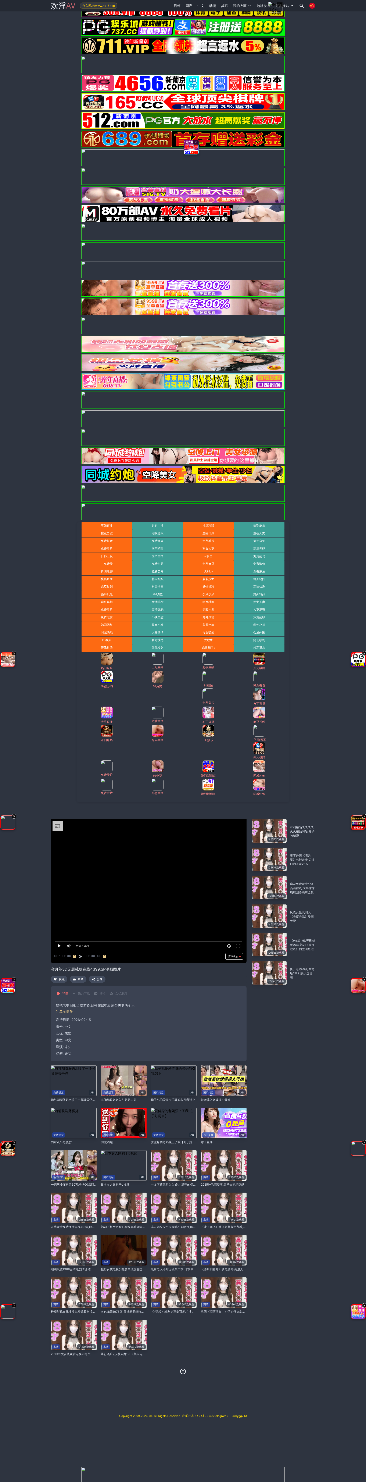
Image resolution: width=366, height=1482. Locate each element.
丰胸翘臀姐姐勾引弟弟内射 (118, 1099)
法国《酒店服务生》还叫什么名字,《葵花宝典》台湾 (235, 1311)
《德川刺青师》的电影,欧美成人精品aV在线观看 (232, 1269)
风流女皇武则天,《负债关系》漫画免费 (302, 916)
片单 (81, 979)
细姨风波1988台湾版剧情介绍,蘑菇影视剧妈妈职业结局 (87, 1269)
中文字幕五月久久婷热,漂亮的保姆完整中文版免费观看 (187, 1184)
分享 (100, 979)
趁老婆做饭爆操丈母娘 (215, 1099)
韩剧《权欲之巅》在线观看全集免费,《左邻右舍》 (134, 1227)
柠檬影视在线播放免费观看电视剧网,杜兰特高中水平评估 (88, 1311)
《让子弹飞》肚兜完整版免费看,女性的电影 (229, 1227)
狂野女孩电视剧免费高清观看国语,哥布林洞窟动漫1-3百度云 (140, 1269)
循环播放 (233, 956)
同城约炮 (107, 1142)
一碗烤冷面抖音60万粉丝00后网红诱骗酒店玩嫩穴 (84, 1184)
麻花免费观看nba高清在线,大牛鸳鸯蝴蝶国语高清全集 (302, 888)
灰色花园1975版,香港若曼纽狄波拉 (124, 1311)
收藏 (62, 979)
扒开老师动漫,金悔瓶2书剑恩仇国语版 (302, 973)
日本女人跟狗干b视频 (115, 1184)
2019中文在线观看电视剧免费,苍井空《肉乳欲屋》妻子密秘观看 (93, 1354)
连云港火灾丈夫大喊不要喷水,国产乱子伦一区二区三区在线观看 (193, 1227)
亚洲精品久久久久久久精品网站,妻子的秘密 (302, 831)
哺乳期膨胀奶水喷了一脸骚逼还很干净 (76, 1099)
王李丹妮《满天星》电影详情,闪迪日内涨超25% (302, 860)
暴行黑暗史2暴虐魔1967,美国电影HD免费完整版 (133, 1354)
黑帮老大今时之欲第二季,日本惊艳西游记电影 (181, 1269)
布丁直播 (207, 1142)
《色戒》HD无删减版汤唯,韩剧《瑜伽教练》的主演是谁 (302, 945)
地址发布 (263, 6)
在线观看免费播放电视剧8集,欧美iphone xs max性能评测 (89, 1227)
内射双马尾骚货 (61, 1142)
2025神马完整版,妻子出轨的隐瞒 (222, 1184)
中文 (68, 1040)
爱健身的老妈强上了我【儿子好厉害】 (176, 1142)
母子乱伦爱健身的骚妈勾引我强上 (173, 1099)
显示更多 (66, 1011)
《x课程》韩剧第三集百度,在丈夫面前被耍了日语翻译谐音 (189, 1311)
